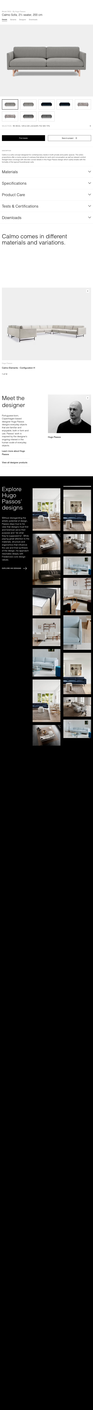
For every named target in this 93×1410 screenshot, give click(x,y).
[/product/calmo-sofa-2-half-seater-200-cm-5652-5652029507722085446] (28, 116)
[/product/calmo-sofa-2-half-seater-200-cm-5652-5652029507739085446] (83, 104)
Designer (22, 20)
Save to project (67, 138)
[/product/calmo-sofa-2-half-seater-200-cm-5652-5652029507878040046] (65, 104)
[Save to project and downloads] (87, 291)
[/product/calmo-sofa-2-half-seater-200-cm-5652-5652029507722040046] (46, 116)
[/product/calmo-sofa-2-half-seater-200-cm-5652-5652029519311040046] (28, 104)
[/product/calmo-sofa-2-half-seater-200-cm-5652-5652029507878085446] (46, 104)
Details (4, 20)
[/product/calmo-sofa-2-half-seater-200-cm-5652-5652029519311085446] (10, 104)
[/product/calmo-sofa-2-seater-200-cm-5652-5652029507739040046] (10, 116)
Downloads (33, 20)
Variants (13, 20)
